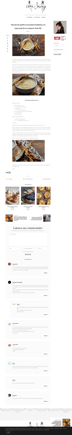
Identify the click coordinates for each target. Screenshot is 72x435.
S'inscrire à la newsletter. (28, 251)
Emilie (11, 179)
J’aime (43, 17)
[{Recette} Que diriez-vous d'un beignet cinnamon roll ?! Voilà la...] (18, 414)
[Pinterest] (7, 43)
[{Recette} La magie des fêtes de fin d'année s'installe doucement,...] (66, 414)
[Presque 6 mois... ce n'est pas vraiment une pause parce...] (6, 414)
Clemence (14, 395)
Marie (13, 363)
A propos (29, 17)
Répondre (45, 273)
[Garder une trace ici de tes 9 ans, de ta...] (30, 414)
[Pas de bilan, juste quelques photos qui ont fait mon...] (42, 414)
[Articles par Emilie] (6, 179)
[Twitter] (7, 41)
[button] (7, 200)
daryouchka (14, 264)
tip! (57, 38)
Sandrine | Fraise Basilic (17, 282)
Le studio (37, 17)
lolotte (13, 380)
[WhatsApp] (7, 48)
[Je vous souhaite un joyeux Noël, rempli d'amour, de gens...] (54, 414)
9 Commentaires (47, 179)
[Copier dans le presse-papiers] (7, 51)
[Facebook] (7, 38)
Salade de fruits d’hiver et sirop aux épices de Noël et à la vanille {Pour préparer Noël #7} (56, 423)
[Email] (7, 46)
